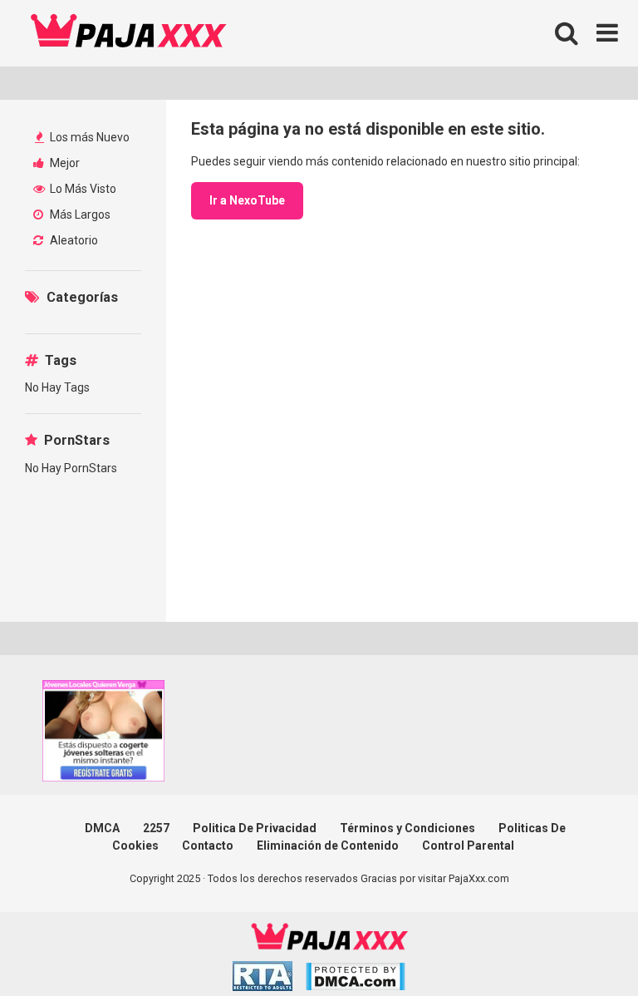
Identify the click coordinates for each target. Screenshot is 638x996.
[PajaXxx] (129, 33)
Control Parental (468, 845)
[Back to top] (582, 946)
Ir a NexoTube (247, 200)
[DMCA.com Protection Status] (355, 979)
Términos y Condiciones (407, 828)
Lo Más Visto (81, 188)
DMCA (102, 828)
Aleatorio (72, 240)
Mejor (63, 163)
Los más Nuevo (88, 137)
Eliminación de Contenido (328, 845)
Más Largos (78, 214)
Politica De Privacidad (255, 828)
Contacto (207, 845)
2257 (156, 828)
